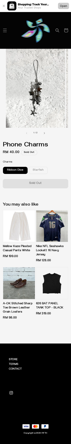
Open (63, 6)
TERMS (13, 364)
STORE (13, 359)
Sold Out (35, 183)
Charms (7, 162)
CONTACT (15, 369)
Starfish (38, 170)
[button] (5, 30)
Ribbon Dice (15, 170)
